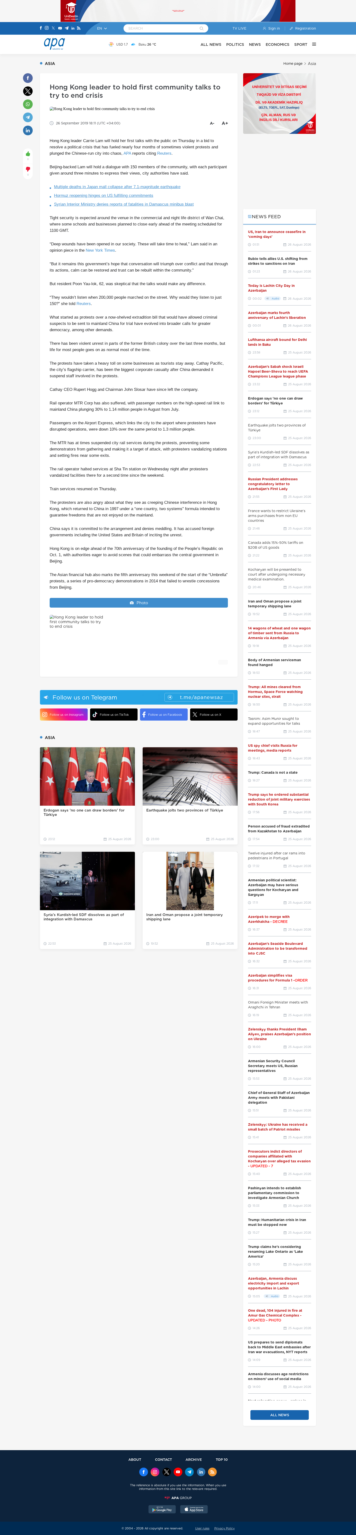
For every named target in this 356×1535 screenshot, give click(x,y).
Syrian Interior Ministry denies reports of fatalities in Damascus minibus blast (124, 204)
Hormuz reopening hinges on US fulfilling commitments (103, 195)
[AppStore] (194, 1509)
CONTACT (163, 1459)
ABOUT (134, 1459)
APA (127, 153)
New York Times (100, 250)
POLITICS (235, 44)
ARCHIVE (194, 1459)
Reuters (164, 153)
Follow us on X (210, 714)
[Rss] (78, 28)
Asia (312, 63)
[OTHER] (311, 44)
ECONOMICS (277, 44)
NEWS (255, 44)
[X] (53, 28)
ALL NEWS (211, 44)
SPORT (300, 44)
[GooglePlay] (162, 1509)
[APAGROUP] (178, 1498)
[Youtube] (60, 28)
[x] (166, 1472)
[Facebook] (41, 28)
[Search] (201, 29)
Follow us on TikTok (114, 714)
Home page (292, 63)
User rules (202, 1528)
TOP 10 (222, 1459)
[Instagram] (47, 28)
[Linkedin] (72, 28)
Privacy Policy (224, 1528)
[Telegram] (67, 28)
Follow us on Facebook (165, 714)
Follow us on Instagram (66, 714)
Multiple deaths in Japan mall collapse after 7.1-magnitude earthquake (117, 187)
